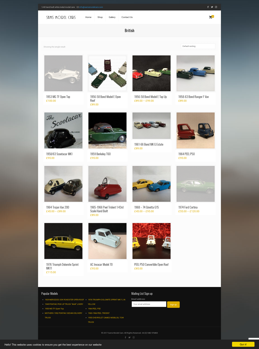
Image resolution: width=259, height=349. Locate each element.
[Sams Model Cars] (61, 17)
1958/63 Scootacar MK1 (59, 153)
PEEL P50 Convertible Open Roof (151, 264)
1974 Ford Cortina (188, 207)
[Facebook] (208, 7)
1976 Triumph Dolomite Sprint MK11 (62, 266)
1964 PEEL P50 (186, 153)
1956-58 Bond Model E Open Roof (105, 98)
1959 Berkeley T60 (100, 153)
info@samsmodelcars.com (91, 7)
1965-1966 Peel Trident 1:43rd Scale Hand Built (107, 209)
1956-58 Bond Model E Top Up (150, 96)
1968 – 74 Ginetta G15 (146, 207)
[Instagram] (216, 7)
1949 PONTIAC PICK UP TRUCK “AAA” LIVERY (64, 304)
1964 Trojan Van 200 (57, 207)
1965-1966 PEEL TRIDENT (99, 313)
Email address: (138, 299)
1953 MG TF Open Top (58, 96)
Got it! (243, 344)
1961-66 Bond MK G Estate (148, 144)
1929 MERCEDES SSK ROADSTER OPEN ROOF (64, 300)
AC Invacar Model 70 (101, 264)
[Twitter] (212, 7)
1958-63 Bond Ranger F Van (193, 96)
